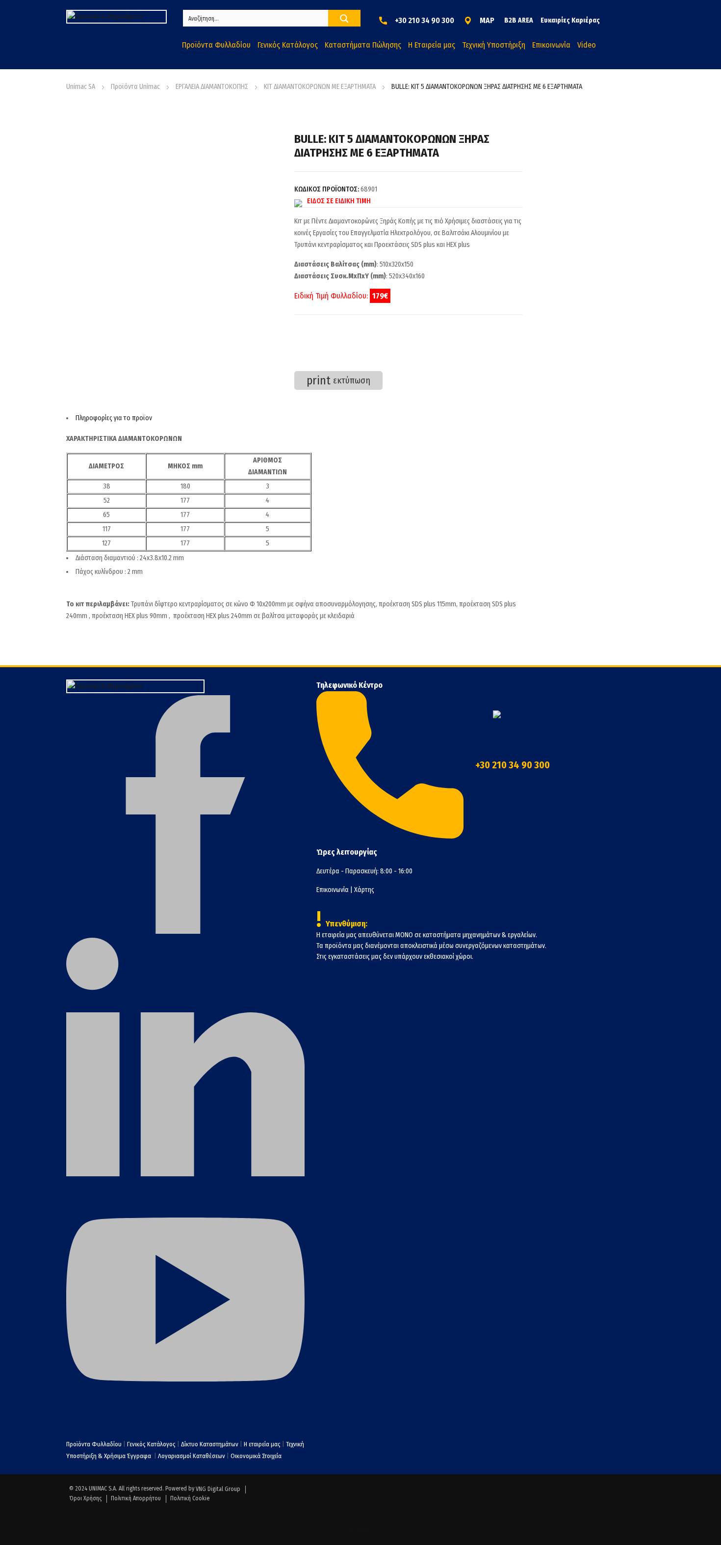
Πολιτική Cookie (189, 1498)
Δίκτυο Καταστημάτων (210, 1444)
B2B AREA (518, 20)
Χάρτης (364, 890)
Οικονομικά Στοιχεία (256, 1456)
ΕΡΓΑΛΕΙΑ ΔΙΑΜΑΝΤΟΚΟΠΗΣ (212, 86)
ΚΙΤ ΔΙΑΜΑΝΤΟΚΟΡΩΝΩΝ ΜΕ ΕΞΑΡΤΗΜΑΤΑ (320, 86)
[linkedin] (185, 1174)
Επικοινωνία (332, 890)
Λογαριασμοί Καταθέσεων (191, 1456)
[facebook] (185, 931)
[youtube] (185, 1416)
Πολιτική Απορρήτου (136, 1498)
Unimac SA (80, 86)
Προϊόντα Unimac (135, 86)
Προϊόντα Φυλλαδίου (94, 1444)
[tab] (294, 418)
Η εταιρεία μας (262, 1444)
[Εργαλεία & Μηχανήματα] (116, 17)
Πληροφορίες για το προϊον (114, 418)
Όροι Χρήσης (85, 1498)
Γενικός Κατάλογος (151, 1444)
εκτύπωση (338, 380)
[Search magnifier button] (344, 18)
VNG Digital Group (218, 1489)
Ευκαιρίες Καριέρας (570, 20)
